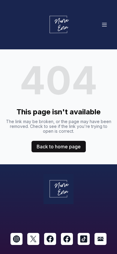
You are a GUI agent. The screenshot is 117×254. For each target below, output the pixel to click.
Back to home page (59, 147)
